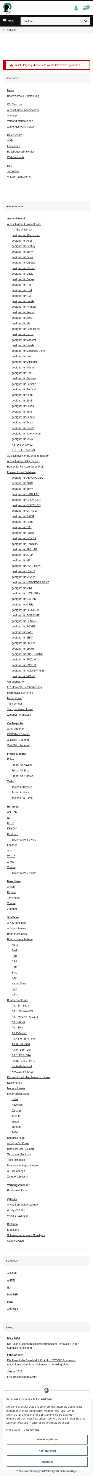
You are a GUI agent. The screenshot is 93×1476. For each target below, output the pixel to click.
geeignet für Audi (22, 240)
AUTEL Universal (22, 229)
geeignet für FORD (23, 532)
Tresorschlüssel (16, 1159)
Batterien (12, 1224)
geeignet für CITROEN (25, 510)
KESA (10, 823)
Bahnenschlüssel (17, 933)
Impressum (13, 1429)
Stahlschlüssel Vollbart (20, 1149)
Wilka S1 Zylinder (17, 1215)
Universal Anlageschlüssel (22, 1165)
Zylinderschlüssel (17, 1176)
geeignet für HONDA (24, 538)
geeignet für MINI (22, 588)
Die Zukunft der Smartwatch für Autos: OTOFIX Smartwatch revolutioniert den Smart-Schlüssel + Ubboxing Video (41, 1362)
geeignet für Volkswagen (26, 433)
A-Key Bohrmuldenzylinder (23, 1204)
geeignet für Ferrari (23, 521)
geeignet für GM (21, 295)
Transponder (14, 703)
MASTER (12, 1294)
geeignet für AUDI (22, 483)
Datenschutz (31, 1429)
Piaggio (16, 1110)
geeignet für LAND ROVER (27, 565)
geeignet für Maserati (24, 340)
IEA (9, 817)
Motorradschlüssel (18, 1093)
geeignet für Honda (23, 301)
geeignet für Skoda (23, 406)
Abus (15, 945)
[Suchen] (86, 21)
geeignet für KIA (21, 560)
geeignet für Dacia (22, 273)
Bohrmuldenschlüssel (20, 939)
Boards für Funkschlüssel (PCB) (26, 466)
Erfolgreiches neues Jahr (22, 1376)
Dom (14, 967)
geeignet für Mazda (23, 345)
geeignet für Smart (22, 411)
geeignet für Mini (21, 356)
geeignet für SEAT (22, 637)
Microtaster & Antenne (20, 692)
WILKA (11, 856)
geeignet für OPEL (23, 604)
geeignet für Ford (22, 290)
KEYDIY (12, 828)
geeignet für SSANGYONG (27, 654)
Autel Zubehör (15, 728)
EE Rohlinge (14, 1082)
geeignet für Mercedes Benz (28, 350)
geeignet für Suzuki (23, 422)
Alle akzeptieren (47, 1439)
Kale (14, 989)
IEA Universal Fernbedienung (24, 687)
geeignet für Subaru (23, 417)
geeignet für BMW (22, 251)
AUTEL (11, 1280)
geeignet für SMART (23, 648)
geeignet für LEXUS (23, 571)
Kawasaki (17, 1104)
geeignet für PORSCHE (26, 615)
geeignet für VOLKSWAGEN (28, 670)
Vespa (15, 1121)
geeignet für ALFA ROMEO (27, 477)
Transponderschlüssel (20, 709)
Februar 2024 (15, 1355)
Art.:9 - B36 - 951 (21, 1049)
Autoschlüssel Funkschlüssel (24, 224)
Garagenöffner (16, 681)
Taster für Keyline (22, 787)
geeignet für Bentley (23, 246)
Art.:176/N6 (18, 1022)
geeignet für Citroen (23, 268)
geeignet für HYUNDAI (25, 544)
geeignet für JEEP (22, 554)
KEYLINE (12, 834)
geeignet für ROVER (24, 626)
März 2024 (13, 1338)
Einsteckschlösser (17, 1190)
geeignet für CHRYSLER (26, 505)
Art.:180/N (17, 1027)
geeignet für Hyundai (24, 306)
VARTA (11, 850)
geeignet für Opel (22, 373)
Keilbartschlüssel (22, 1066)
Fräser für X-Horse (22, 776)
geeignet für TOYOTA (24, 665)
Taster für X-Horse (22, 797)
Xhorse (11, 867)
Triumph (16, 1115)
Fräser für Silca (20, 770)
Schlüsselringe (16, 1137)
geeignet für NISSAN (24, 598)
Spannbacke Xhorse (24, 872)
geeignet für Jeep (22, 317)
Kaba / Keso (19, 983)
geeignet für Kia (21, 323)
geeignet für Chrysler (24, 262)
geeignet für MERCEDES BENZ (30, 582)
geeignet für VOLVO (23, 676)
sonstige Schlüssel (18, 1143)
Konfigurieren (47, 1450)
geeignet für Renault (24, 389)
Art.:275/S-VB (19, 1033)
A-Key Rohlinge (16, 922)
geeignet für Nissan (23, 367)
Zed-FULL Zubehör (18, 745)
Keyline (11, 892)
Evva (15, 972)
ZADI (15, 1132)
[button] (76, 8)
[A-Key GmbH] (7, 8)
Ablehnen (47, 1461)
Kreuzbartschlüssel (23, 1071)
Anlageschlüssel (17, 928)
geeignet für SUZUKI (24, 659)
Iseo (14, 978)
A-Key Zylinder (15, 1210)
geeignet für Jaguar (23, 312)
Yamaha (16, 1126)
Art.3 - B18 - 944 (21, 1055)
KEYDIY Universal (22, 444)
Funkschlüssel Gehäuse (21, 472)
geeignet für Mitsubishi (25, 361)
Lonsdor (12, 845)
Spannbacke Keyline (24, 839)
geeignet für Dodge (23, 279)
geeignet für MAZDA (23, 577)
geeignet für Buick (22, 257)
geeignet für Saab (22, 394)
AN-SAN (12, 812)
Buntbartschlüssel (17, 1000)
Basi (14, 950)
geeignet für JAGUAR (24, 549)
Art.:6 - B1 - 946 (21, 1044)
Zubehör (12, 908)
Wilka (15, 994)
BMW (15, 1099)
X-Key (10, 861)
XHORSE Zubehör (18, 739)
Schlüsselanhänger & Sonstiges (26, 1235)
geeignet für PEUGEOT (25, 610)
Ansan (11, 886)
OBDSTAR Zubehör (18, 734)
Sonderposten (15, 1240)
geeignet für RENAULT (25, 621)
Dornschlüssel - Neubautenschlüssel (28, 1077)
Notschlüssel (14, 698)
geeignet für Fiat (21, 284)
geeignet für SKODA (23, 643)
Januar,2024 (14, 1371)
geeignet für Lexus (23, 334)
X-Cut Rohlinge (16, 1171)
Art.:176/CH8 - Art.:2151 (26, 1016)
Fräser (11, 759)
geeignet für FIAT (22, 527)
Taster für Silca (20, 792)
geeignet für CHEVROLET (27, 499)
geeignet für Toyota (23, 428)
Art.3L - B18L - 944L (23, 1060)
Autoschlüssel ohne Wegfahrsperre (28, 455)
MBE (10, 1301)
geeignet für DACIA (23, 516)
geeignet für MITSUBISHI (26, 593)
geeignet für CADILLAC (25, 494)
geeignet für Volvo (22, 439)
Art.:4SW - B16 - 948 (24, 1038)
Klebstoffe (13, 1229)
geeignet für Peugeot (24, 378)
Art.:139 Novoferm (22, 1011)
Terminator (13, 897)
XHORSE (12, 1308)
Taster (10, 781)
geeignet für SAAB (22, 632)
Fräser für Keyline (22, 764)
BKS (14, 956)
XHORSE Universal (23, 450)
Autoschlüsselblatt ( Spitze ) (23, 461)
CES (14, 961)
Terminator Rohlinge (19, 1154)
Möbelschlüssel (16, 1088)
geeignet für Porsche (24, 384)
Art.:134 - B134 (20, 1005)
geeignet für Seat (22, 400)
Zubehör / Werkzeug (19, 714)
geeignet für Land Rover (26, 328)
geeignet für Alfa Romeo (26, 235)
